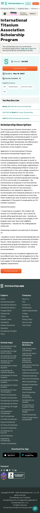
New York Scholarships (30, 379)
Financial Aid (5, 314)
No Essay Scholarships (9, 425)
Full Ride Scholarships (9, 419)
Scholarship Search (8, 302)
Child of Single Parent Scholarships (30, 419)
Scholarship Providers (9, 331)
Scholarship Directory (8, 9)
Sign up (24, 49)
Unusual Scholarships (9, 428)
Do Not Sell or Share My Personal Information (20, 508)
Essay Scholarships (8, 422)
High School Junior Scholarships (29, 354)
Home (3, 299)
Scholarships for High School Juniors (9, 352)
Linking (24, 314)
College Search (6, 311)
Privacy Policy (27, 319)
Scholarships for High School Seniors (9, 347)
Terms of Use (27, 322)
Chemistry (34, 9)
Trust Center (26, 325)
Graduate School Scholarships (7, 362)
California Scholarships (30, 373)
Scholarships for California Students (7, 371)
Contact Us (26, 305)
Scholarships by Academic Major (28, 406)
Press (3, 334)
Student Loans (6, 319)
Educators (4, 328)
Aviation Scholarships (8, 443)
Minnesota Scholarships (27, 396)
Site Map (25, 316)
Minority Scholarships (8, 395)
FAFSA (3, 316)
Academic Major (23, 9)
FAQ (23, 302)
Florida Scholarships (29, 376)
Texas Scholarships (29, 370)
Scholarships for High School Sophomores (9, 357)
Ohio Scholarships (28, 392)
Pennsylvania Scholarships (27, 388)
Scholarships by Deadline (28, 401)
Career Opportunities (29, 311)
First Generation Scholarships (6, 412)
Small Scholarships (29, 415)
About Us (25, 299)
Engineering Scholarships (5, 440)
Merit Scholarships (7, 416)
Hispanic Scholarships (9, 398)
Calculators (5, 322)
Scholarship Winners (8, 308)
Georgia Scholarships (30, 385)
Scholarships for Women (10, 401)
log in (31, 49)
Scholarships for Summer (7, 432)
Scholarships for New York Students (8, 391)
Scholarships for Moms (9, 404)
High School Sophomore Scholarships (27, 360)
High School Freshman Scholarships (30, 366)
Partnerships (27, 308)
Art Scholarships (7, 436)
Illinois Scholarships (29, 382)
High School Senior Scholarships (29, 349)
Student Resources (8, 325)
